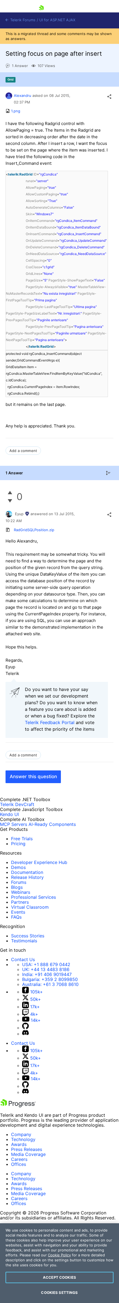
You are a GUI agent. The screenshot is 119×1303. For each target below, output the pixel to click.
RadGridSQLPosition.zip (34, 530)
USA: (46, 964)
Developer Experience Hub (39, 862)
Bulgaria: (50, 979)
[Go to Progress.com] (18, 1105)
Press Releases (26, 1149)
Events (18, 912)
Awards (19, 1144)
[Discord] (25, 1033)
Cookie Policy (59, 1255)
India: (47, 974)
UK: (45, 969)
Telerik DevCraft (17, 804)
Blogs (17, 887)
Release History (27, 877)
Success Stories (27, 935)
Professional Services (33, 897)
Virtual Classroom (30, 907)
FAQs (16, 917)
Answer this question (33, 776)
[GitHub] (25, 1027)
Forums (18, 882)
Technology (23, 1139)
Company (21, 1134)
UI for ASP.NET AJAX (57, 20)
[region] (59, 1263)
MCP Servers (13, 824)
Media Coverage (28, 1154)
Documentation (27, 872)
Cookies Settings (59, 1292)
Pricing (18, 843)
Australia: (50, 984)
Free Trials (22, 838)
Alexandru (22, 95)
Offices (18, 1164)
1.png (15, 111)
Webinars (20, 892)
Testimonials (24, 940)
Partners (20, 902)
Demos (18, 867)
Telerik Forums (22, 20)
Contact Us (23, 959)
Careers (19, 1159)
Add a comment (23, 450)
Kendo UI (9, 814)
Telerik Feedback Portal (49, 722)
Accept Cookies (59, 1277)
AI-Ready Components (52, 824)
